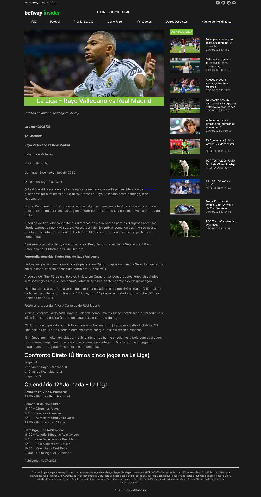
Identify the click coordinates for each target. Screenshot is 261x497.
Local (101, 12)
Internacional (119, 12)
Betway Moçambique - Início (40, 2)
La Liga (149, 189)
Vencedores (144, 21)
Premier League (83, 21)
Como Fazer (115, 21)
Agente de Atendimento (216, 21)
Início (33, 21)
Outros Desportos (177, 21)
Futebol (55, 21)
